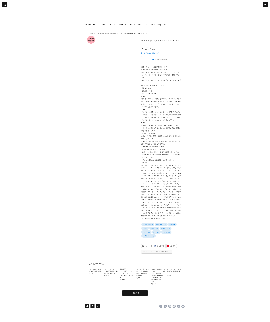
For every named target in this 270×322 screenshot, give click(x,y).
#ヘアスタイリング (148, 236)
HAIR (97, 33)
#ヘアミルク (166, 232)
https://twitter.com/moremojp (165, 306)
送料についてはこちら (151, 53)
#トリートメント (161, 224)
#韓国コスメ (154, 228)
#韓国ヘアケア (165, 228)
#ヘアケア (156, 232)
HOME (88, 25)
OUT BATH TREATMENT (109, 33)
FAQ (159, 25)
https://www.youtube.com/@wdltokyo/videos (178, 306)
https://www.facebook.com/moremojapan (160, 306)
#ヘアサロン (146, 232)
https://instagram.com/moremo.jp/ (169, 306)
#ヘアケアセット (148, 224)
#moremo (172, 224)
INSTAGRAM (135, 25)
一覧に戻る (135, 293)
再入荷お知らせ (161, 59)
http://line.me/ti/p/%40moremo (174, 306)
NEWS (152, 25)
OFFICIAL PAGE (100, 25)
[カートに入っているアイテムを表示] (265, 4)
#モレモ (145, 228)
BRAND (112, 25)
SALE (165, 25)
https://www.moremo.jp (183, 306)
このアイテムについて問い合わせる (158, 252)
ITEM (145, 25)
